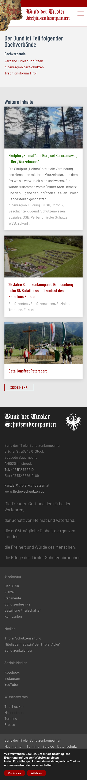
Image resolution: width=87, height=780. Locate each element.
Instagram (12, 678)
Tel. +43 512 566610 (19, 469)
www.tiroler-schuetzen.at (24, 491)
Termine (10, 718)
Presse (9, 724)
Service (48, 746)
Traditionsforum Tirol (20, 73)
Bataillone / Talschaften (22, 610)
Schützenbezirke (17, 604)
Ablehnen (36, 773)
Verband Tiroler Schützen (23, 61)
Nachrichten (13, 712)
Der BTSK (11, 586)
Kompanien (13, 616)
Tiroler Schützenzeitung (22, 638)
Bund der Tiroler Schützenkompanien (32, 740)
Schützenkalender (18, 650)
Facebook (12, 672)
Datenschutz (67, 746)
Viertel (9, 592)
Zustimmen (14, 773)
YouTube (11, 684)
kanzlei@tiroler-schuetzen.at (26, 485)
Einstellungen (22, 761)
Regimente (12, 598)
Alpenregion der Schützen (24, 67)
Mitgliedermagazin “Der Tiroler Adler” (32, 644)
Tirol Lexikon (14, 706)
